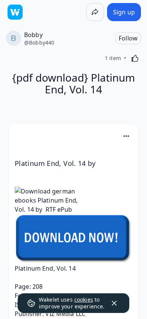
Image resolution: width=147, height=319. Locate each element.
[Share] (95, 12)
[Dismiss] (114, 303)
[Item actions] (126, 136)
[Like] (135, 58)
